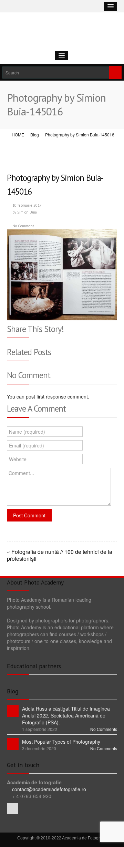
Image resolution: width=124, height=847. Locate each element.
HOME (18, 134)
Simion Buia (27, 212)
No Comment (23, 226)
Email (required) (26, 445)
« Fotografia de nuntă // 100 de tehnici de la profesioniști (59, 555)
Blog (34, 134)
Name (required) (27, 431)
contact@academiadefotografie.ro (48, 789)
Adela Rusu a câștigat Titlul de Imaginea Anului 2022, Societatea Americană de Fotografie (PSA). (66, 715)
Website (18, 459)
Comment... (21, 472)
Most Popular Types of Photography (61, 741)
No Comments (103, 729)
